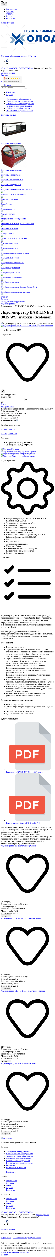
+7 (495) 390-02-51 (9, 434)
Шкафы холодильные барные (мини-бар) (19, 287)
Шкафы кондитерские (10, 267)
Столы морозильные (10, 243)
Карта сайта (6, 1238)
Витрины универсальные (12, 180)
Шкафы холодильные (10, 282)
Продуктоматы (7, 233)
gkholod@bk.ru (7, 23)
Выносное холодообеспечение (19, 110)
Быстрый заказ (7, 406)
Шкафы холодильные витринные (15, 292)
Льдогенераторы (8, 209)
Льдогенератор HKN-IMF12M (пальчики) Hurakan (23, 991)
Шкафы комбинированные (12, 263)
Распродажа (11, 1165)
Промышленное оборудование (19, 101)
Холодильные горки (10, 258)
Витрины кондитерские (11, 170)
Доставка (10, 11)
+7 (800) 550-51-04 (26, 68)
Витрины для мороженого (12, 143)
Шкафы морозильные (10, 272)
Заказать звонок (8, 1229)
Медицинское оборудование (13, 219)
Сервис (9, 16)
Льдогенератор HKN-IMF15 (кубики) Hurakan (21, 918)
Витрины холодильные (11, 184)
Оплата (9, 14)
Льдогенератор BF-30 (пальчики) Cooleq (18, 1063)
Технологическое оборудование (20, 103)
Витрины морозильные (11, 175)
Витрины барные (8, 115)
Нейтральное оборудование (18, 108)
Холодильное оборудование (18, 99)
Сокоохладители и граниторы (14, 238)
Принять (5, 1255)
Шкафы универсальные (11, 277)
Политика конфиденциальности (27, 1238)
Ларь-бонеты (6, 204)
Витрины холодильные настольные (16, 189)
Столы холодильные (10, 248)
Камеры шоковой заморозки (13, 194)
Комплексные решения (16, 1167)
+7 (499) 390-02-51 (9, 68)
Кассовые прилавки (9, 199)
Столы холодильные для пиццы (15, 253)
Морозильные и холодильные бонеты (17, 224)
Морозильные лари (9, 228)
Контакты (10, 18)
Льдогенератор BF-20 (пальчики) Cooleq (18, 846)
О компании (11, 9)
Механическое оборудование (19, 106)
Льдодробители (8, 214)
